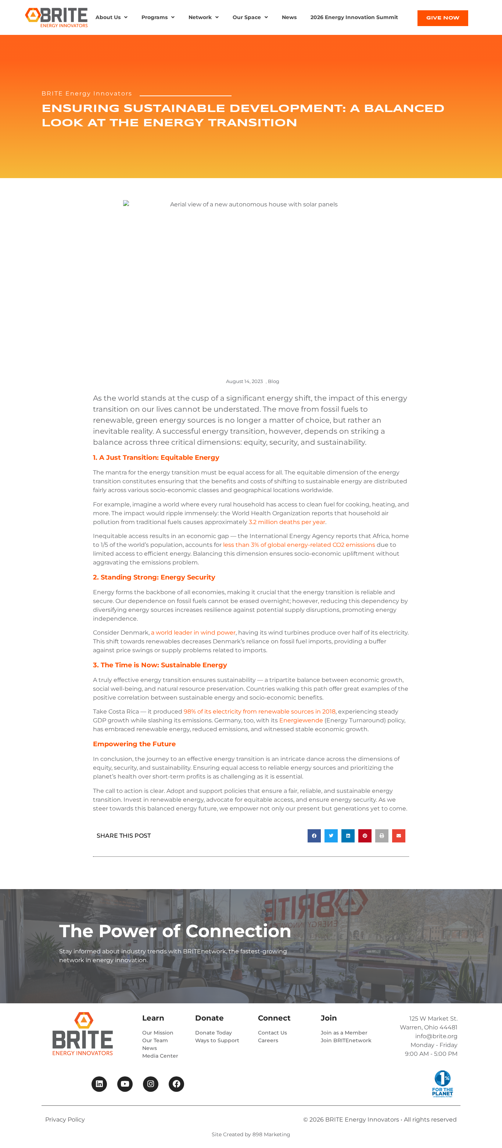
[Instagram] (150, 1084)
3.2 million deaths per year (287, 522)
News (289, 17)
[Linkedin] (99, 1084)
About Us (108, 17)
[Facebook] (176, 1084)
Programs (154, 17)
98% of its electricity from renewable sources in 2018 (260, 711)
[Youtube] (125, 1084)
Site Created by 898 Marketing (251, 1134)
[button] (112, 17)
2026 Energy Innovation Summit (354, 17)
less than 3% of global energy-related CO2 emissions (299, 544)
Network (200, 17)
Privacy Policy (65, 1119)
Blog (273, 381)
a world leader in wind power (193, 632)
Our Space (247, 17)
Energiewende (301, 720)
